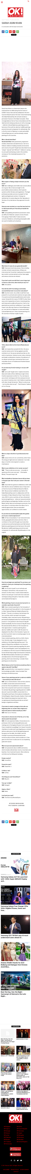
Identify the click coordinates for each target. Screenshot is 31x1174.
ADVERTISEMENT (24, 1169)
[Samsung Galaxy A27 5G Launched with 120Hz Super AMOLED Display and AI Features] (15, 865)
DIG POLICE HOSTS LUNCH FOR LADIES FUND (6, 1074)
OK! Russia (7, 1139)
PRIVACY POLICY (15, 1169)
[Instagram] (15, 1160)
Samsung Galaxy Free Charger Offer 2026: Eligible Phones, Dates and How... (14, 908)
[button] (28, 2)
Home (3, 19)
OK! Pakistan (7, 1137)
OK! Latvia (6, 1135)
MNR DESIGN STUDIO (22, 1039)
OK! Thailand (7, 1141)
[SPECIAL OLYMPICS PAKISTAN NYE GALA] (23, 1102)
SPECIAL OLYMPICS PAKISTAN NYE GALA (22, 1108)
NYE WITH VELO (5, 1108)
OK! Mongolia (20, 1135)
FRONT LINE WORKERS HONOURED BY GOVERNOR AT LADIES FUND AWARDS (7, 1093)
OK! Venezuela (8, 1144)
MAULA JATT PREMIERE (7, 1055)
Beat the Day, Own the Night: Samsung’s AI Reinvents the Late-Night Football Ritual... (8, 1041)
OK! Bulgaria (7, 1126)
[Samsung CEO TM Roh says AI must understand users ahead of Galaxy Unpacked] (15, 924)
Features (7, 19)
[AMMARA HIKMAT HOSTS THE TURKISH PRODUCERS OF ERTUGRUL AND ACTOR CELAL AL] (23, 1067)
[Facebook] (11, 1160)
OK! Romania (20, 1137)
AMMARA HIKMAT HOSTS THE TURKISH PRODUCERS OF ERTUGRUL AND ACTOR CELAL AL (22, 1075)
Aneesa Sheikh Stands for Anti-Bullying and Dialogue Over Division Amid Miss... (14, 965)
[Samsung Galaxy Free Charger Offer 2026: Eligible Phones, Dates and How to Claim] (15, 895)
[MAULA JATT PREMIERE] (8, 1050)
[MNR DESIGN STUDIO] (23, 1033)
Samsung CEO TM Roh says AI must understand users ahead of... (14, 936)
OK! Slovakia (20, 1139)
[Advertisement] (16, 49)
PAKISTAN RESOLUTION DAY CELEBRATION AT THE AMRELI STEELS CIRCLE (23, 1058)
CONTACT (16, 1171)
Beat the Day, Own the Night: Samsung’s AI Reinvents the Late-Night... (13, 994)
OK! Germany (20, 1131)
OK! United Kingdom (22, 1141)
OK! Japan (19, 1133)
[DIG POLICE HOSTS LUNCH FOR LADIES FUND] (8, 1067)
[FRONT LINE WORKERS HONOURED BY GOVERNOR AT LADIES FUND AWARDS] (8, 1085)
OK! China (19, 1126)
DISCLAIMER (6, 1169)
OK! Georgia (7, 1131)
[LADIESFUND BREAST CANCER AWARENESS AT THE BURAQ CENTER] (23, 1085)
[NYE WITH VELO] (8, 1102)
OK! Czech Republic (22, 1128)
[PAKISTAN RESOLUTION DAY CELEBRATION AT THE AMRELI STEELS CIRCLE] (23, 1050)
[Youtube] (21, 1160)
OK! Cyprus (7, 1128)
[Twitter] (18, 1160)
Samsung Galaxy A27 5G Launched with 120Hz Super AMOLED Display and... (14, 879)
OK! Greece (7, 1133)
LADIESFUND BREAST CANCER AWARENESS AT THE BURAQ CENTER (23, 1093)
